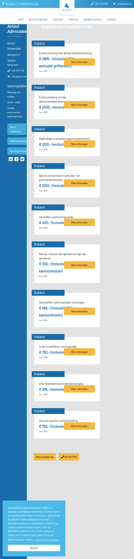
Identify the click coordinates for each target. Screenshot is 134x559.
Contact (111, 19)
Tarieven (73, 19)
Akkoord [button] (34, 548)
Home (21, 19)
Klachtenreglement (19, 141)
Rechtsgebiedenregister (22, 150)
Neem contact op (15, 129)
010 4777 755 (17, 70)
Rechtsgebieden (38, 19)
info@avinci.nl (124, 3)
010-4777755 (101, 3)
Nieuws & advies (93, 19)
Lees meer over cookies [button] (46, 539)
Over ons (58, 19)
